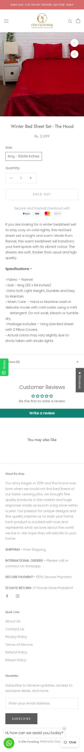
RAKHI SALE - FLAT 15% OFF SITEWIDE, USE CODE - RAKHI (42, 5)
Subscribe (21, 719)
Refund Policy (16, 652)
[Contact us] (9, 743)
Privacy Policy (16, 636)
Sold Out (42, 194)
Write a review (42, 413)
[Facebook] (7, 596)
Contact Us (14, 629)
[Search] (70, 21)
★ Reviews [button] (80, 380)
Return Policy (15, 660)
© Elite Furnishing (28, 742)
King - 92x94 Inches (23, 156)
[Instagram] (17, 596)
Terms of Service (19, 644)
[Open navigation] (6, 21)
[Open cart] (78, 21)
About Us (12, 621)
